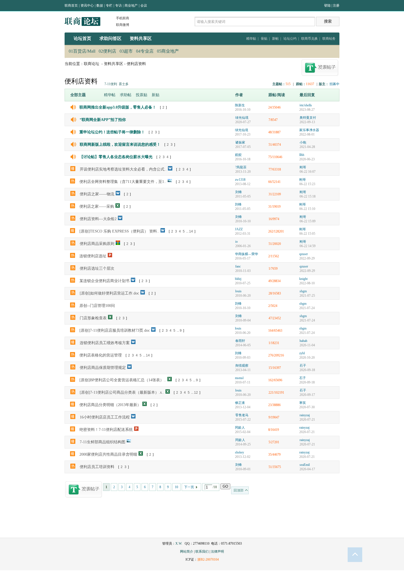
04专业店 (145, 51)
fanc (238, 266)
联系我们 (202, 551)
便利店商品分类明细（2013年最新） (110, 405)
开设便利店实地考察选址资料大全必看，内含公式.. (123, 169)
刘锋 (238, 192)
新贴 (155, 95)
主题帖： (279, 84)
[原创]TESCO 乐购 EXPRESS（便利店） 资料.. (119, 231)
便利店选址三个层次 (97, 268)
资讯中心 (87, 5)
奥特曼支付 (308, 118)
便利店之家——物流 (97, 194)
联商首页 (71, 5)
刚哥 (303, 167)
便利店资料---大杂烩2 (98, 219)
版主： (324, 84)
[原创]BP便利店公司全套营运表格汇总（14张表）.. (122, 380)
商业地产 (131, 5)
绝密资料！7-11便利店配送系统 (106, 430)
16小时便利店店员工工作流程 (105, 417)
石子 (303, 365)
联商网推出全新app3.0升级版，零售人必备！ (117, 107)
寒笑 (302, 403)
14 (191, 231)
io (236, 242)
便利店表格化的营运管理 (100, 355)
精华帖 (109, 95)
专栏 (109, 5)
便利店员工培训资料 (97, 467)
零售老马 (241, 415)
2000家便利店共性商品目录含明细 (108, 454)
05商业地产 (168, 51)
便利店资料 (136, 64)
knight (303, 279)
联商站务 (329, 38)
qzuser (303, 254)
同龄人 (240, 427)
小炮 (303, 142)
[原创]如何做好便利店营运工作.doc (109, 293)
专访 (118, 5)
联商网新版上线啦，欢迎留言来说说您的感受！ (120, 144)
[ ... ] (182, 231)
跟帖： (301, 84)
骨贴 (264, 38)
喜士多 (124, 84)
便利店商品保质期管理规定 (103, 368)
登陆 (327, 5)
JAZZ (239, 229)
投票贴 (141, 95)
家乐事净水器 (309, 130)
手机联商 (122, 18)
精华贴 (251, 38)
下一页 (189, 487)
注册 (336, 5)
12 (196, 392)
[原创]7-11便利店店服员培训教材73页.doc (114, 330)
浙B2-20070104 (208, 559)
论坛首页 (82, 38)
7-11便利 (110, 84)
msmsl (239, 378)
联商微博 (122, 25)
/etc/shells (305, 105)
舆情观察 (241, 365)
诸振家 (240, 142)
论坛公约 (290, 38)
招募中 (334, 84)
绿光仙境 (241, 118)
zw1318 (240, 180)
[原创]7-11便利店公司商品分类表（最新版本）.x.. (122, 392)
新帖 (275, 38)
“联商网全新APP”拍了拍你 (103, 120)
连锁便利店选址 (92, 256)
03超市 (126, 51)
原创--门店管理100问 (97, 306)
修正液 (240, 403)
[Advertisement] (202, 519)
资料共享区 (141, 38)
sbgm (303, 291)
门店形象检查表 (93, 318)
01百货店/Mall (82, 51)
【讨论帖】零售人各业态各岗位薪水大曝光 (116, 157)
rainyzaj (305, 415)
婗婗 (238, 155)
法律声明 (217, 551)
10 (176, 487)
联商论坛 (91, 64)
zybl (302, 353)
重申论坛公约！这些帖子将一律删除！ (112, 132)
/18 (215, 487)
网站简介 (186, 551)
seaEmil (305, 465)
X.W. (178, 543)
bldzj (238, 279)
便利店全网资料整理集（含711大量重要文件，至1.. (122, 182)
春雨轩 (240, 341)
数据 (99, 5)
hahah (303, 341)
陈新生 (240, 105)
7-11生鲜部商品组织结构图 (102, 442)
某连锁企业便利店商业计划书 (104, 281)
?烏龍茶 (241, 167)
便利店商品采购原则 (97, 244)
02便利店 (107, 51)
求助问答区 (110, 38)
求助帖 (125, 95)
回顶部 (238, 490)
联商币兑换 (309, 38)
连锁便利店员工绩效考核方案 (105, 343)
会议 (143, 5)
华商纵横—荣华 (246, 254)
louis (238, 291)
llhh (301, 155)
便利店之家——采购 (96, 206)
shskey (239, 452)
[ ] (163, 107)
